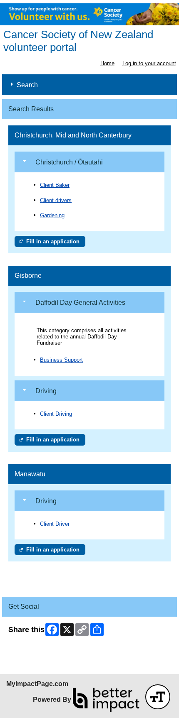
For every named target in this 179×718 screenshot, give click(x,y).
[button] (157, 696)
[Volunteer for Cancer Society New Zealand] (89, 14)
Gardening (52, 215)
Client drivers (56, 200)
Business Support (61, 360)
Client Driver (55, 523)
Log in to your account (149, 63)
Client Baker (55, 185)
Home (107, 63)
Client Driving (56, 413)
